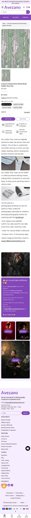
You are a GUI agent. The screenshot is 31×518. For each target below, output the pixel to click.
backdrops (19, 217)
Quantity (3, 112)
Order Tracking (5, 460)
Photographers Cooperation (8, 430)
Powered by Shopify (23, 505)
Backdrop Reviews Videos (7, 427)
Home (3, 23)
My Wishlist (4, 455)
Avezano (15, 505)
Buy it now (23, 119)
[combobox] (15, 12)
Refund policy (9, 493)
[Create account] (24, 7)
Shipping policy (20, 495)
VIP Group (4, 441)
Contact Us (4, 439)
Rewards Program (5, 420)
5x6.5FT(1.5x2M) (6, 107)
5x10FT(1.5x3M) (17, 107)
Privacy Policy (4, 468)
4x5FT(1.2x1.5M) (6, 104)
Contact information (15, 498)
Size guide (27, 112)
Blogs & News (4, 449)
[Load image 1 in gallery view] (6, 75)
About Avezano (5, 436)
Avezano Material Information (9, 444)
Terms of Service (5, 478)
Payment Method (5, 470)
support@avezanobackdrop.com (13, 241)
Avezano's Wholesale (6, 425)
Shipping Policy (5, 473)
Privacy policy (19, 493)
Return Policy (4, 475)
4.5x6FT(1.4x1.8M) (18, 104)
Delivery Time (4, 463)
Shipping (3, 98)
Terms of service (9, 495)
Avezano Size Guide (6, 446)
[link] (9, 315)
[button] (2, 7)
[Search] (28, 12)
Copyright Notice (5, 465)
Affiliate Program (5, 422)
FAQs (2, 457)
